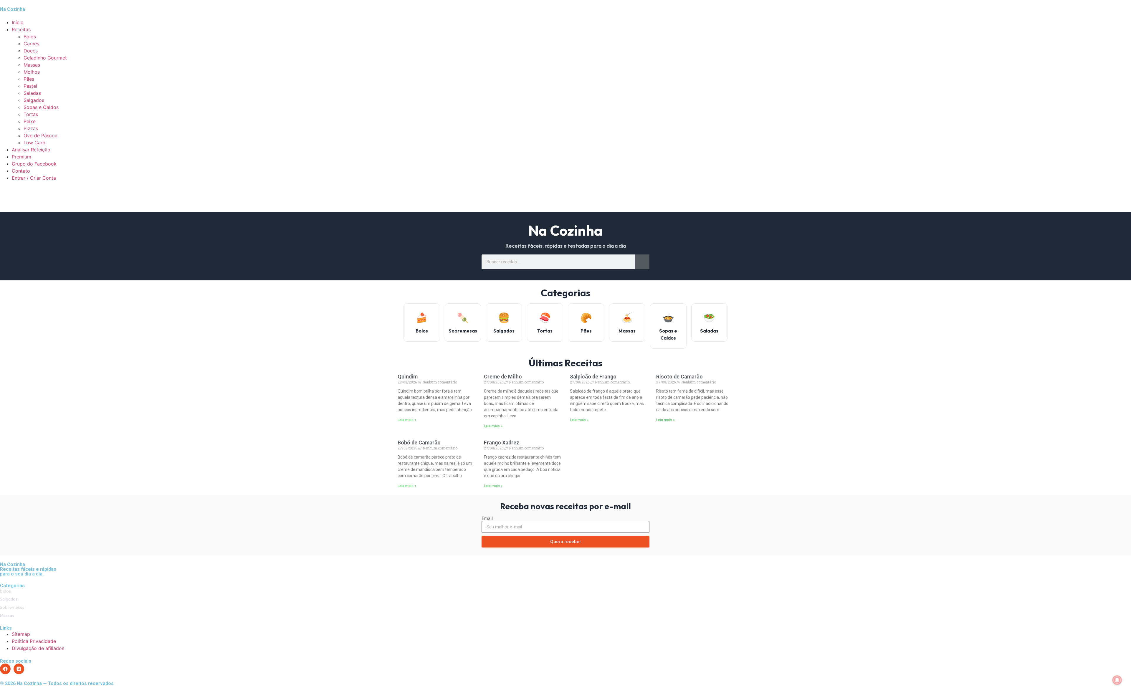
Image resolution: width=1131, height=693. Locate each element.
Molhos (32, 72)
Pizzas (31, 128)
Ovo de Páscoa (40, 135)
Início (18, 22)
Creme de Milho (503, 376)
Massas (32, 65)
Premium (21, 157)
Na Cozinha (12, 9)
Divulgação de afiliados (38, 648)
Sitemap (21, 634)
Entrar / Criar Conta (34, 178)
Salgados (34, 100)
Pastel (30, 86)
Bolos (30, 36)
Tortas (31, 114)
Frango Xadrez (501, 442)
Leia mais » (407, 420)
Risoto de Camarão (679, 376)
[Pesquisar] (642, 261)
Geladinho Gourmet (45, 58)
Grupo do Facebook (34, 164)
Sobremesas (12, 607)
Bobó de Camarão (419, 442)
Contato (21, 171)
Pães (29, 79)
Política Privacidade (34, 641)
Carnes (31, 44)
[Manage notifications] (1117, 680)
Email (487, 518)
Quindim (408, 376)
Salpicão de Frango (593, 376)
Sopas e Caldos (41, 107)
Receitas (21, 29)
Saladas (32, 93)
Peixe (30, 121)
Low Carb (34, 142)
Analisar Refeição (31, 150)
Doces (31, 51)
